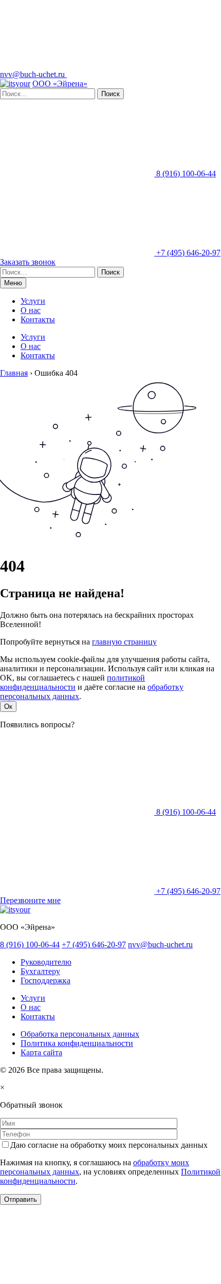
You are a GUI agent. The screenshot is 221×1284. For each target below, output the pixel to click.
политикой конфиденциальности (72, 682)
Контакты (38, 319)
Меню (13, 283)
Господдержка (45, 980)
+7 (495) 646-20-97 (187, 252)
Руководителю (46, 962)
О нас (31, 310)
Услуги (33, 301)
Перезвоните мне (30, 900)
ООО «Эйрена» (59, 83)
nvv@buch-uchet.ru (33, 74)
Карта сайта (41, 1052)
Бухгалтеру (40, 971)
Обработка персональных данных (80, 1034)
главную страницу (124, 641)
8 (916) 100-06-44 (185, 173)
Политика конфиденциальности (77, 1043)
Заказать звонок (28, 262)
